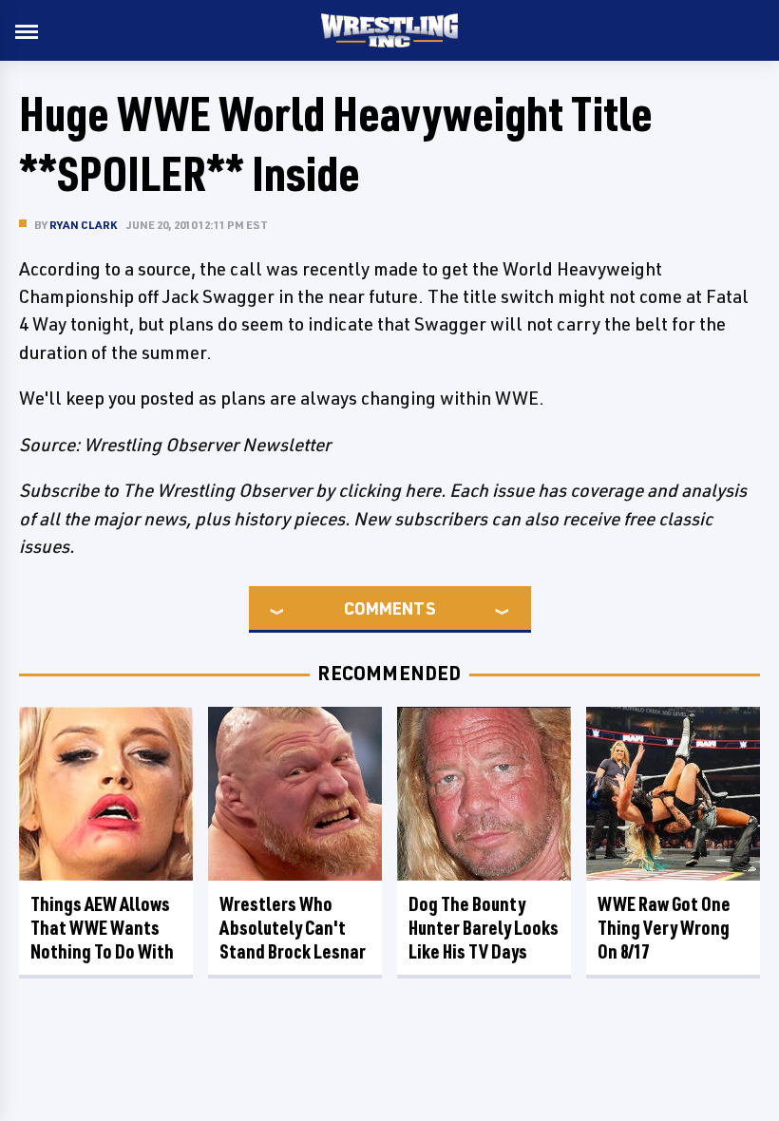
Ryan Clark (83, 225)
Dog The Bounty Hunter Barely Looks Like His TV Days (483, 927)
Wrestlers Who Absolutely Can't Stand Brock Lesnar (292, 927)
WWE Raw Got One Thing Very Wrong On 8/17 (664, 927)
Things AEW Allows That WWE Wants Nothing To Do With (102, 927)
